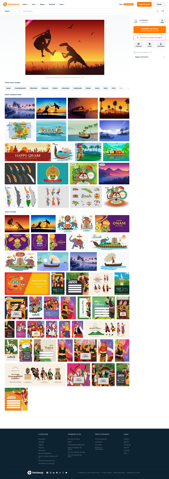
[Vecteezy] (11, 4)
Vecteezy (41, 442)
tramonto (44, 88)
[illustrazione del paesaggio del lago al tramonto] (114, 173)
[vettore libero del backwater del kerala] (20, 108)
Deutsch (126, 447)
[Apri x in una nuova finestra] (63, 472)
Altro (125, 453)
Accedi (159, 4)
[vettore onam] (52, 173)
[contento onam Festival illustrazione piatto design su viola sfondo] (58, 242)
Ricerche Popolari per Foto (76, 452)
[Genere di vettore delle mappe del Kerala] (20, 173)
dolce (105, 88)
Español (126, 442)
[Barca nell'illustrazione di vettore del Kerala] (83, 130)
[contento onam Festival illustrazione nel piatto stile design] (39, 242)
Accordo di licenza (74, 439)
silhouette (33, 88)
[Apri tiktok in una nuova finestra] (60, 472)
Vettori (24, 4)
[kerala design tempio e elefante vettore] (20, 261)
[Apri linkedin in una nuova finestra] (53, 472)
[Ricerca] (157, 11)
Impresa (41, 447)
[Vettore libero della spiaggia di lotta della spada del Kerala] (51, 108)
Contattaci (98, 442)
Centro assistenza (101, 439)
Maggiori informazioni (141, 57)
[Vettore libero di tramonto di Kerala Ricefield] (114, 108)
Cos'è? (150, 52)
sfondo (88, 88)
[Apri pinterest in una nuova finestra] (57, 472)
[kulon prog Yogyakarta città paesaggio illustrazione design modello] (121, 283)
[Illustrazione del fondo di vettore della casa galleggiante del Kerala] (116, 152)
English (126, 439)
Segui (162, 22)
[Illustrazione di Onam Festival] (88, 152)
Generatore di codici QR (46, 463)
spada (8, 88)
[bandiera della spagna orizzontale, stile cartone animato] (27, 283)
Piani (121, 4)
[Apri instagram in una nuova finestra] (50, 472)
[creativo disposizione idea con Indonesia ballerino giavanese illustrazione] (84, 307)
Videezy (40, 445)
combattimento (20, 88)
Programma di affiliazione (76, 445)
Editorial (52, 4)
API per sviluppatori (44, 453)
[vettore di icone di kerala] (86, 197)
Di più (62, 4)
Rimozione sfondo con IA (46, 461)
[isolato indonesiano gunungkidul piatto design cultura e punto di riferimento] (35, 374)
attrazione (65, 88)
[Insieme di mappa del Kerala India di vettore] (20, 197)
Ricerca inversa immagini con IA (48, 457)
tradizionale (77, 88)
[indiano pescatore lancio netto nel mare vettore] (52, 261)
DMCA (70, 442)
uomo (97, 88)
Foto (33, 4)
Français (126, 450)
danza (122, 88)
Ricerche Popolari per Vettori (75, 448)
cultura (55, 88)
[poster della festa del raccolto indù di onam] (62, 152)
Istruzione (41, 450)
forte (113, 88)
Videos (42, 4)
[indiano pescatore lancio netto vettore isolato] (113, 261)
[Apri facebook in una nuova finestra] (47, 472)
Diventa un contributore (99, 448)
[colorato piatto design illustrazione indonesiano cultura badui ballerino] (51, 329)
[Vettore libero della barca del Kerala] (114, 130)
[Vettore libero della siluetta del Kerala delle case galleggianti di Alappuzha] (83, 108)
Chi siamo (98, 445)
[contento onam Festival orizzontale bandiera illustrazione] (112, 223)
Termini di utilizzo (107, 472)
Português (127, 445)
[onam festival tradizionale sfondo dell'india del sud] (28, 152)
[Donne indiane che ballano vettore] (53, 197)
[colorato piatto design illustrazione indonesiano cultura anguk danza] (51, 307)
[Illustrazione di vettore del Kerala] (51, 130)
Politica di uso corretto (133, 472)
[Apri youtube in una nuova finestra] (66, 472)
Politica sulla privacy (119, 472)
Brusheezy (41, 439)
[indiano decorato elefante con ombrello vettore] (78, 242)
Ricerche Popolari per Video (75, 456)
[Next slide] (126, 88)
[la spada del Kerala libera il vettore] (17, 223)
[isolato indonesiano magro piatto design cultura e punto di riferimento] (107, 329)
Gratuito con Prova (150, 30)
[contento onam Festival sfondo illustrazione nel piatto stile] (17, 242)
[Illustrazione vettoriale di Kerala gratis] (20, 130)
